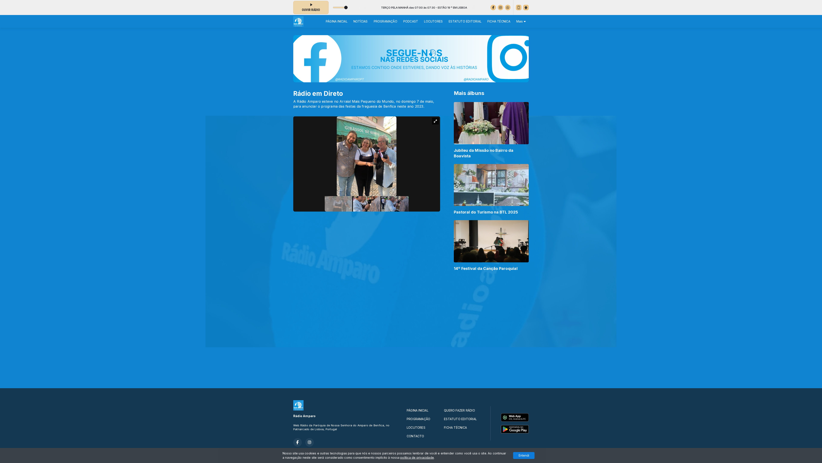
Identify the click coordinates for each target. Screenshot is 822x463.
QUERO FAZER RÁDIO (459, 410)
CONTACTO (415, 436)
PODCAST (410, 21)
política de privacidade (417, 457)
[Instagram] (500, 7)
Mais (520, 21)
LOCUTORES (433, 21)
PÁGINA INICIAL (336, 21)
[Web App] (518, 7)
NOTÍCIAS (360, 21)
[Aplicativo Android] (526, 7)
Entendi (524, 455)
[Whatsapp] (508, 7)
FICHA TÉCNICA (498, 21)
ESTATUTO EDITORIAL (465, 21)
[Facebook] (493, 7)
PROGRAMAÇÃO (385, 21)
